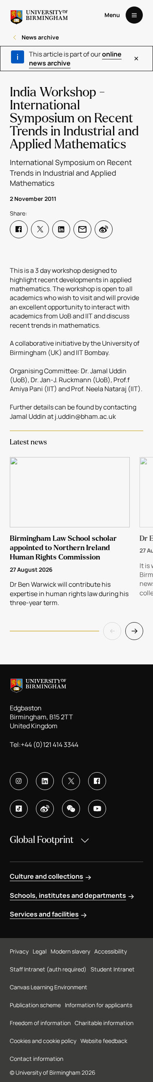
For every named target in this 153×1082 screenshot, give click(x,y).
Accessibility (110, 951)
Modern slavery (70, 951)
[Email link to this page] (82, 229)
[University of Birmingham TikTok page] (19, 809)
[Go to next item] (134, 631)
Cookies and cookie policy (43, 1041)
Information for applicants (98, 1005)
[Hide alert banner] (136, 58)
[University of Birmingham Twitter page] (71, 781)
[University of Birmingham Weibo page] (45, 809)
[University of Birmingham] (39, 15)
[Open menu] (134, 15)
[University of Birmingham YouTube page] (97, 809)
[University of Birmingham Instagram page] (19, 781)
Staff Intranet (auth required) (48, 969)
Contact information (36, 1058)
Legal (40, 951)
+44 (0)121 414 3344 (49, 744)
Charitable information (104, 1023)
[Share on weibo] (104, 229)
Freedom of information (40, 1023)
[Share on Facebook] (19, 229)
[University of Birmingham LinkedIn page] (45, 781)
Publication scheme (35, 1005)
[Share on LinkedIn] (61, 229)
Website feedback (103, 1041)
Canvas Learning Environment (48, 987)
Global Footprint (41, 840)
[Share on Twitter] (40, 229)
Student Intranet (113, 969)
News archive (40, 37)
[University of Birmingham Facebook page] (97, 781)
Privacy (19, 951)
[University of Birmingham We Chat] (71, 809)
